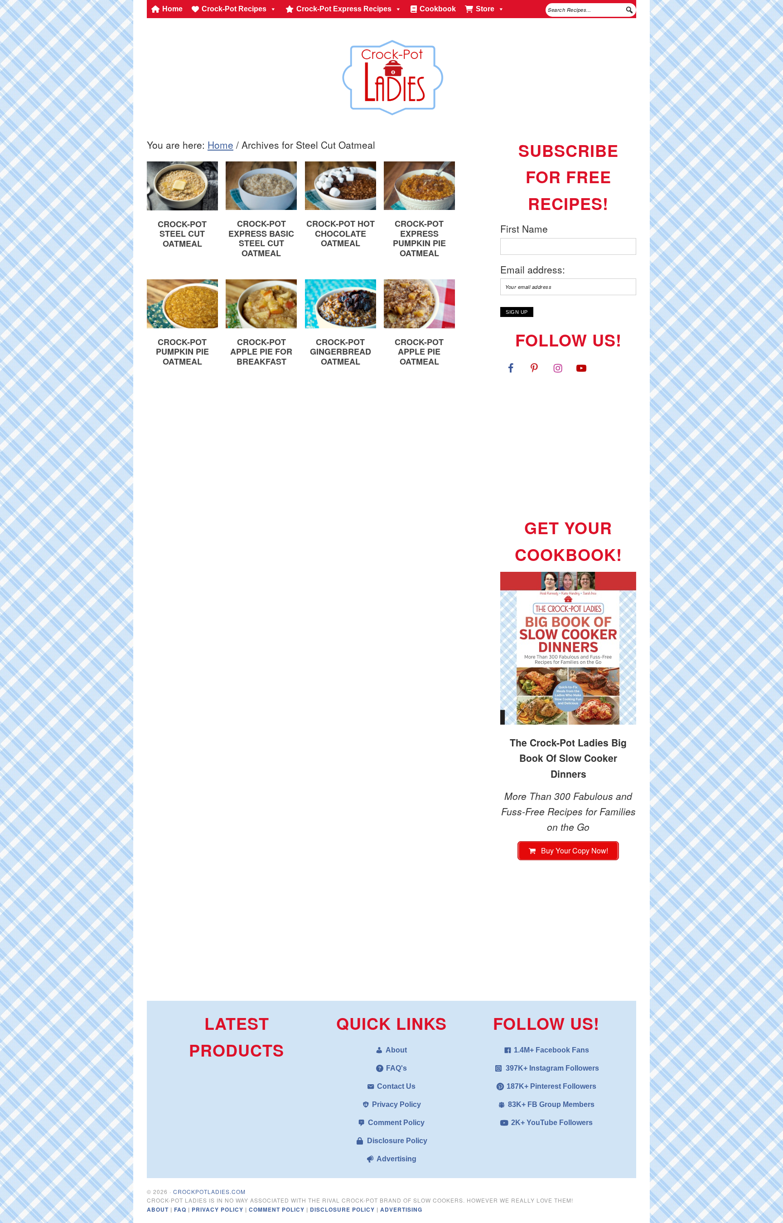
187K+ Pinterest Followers (551, 1086)
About (396, 1050)
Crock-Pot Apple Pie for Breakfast (261, 351)
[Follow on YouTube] (581, 367)
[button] (629, 10)
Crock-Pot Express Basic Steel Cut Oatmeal (261, 238)
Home (172, 9)
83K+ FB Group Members (551, 1104)
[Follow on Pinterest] (534, 367)
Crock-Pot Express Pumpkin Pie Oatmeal (419, 238)
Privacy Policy (396, 1104)
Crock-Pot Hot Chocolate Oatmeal (340, 233)
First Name (524, 228)
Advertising (396, 1159)
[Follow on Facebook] (510, 367)
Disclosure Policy (397, 1141)
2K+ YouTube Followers (552, 1122)
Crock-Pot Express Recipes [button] (344, 9)
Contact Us (396, 1086)
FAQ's (396, 1068)
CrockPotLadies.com (209, 1191)
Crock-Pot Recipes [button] (234, 9)
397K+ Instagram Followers (552, 1068)
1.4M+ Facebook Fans (551, 1050)
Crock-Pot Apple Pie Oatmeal (419, 351)
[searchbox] (591, 10)
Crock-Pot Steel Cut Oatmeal (182, 233)
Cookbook (438, 9)
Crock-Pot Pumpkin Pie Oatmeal (182, 351)
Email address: (532, 269)
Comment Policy (396, 1122)
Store (485, 9)
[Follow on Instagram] (557, 367)
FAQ (181, 1209)
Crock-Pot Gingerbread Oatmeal (340, 351)
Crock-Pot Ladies (391, 73)
